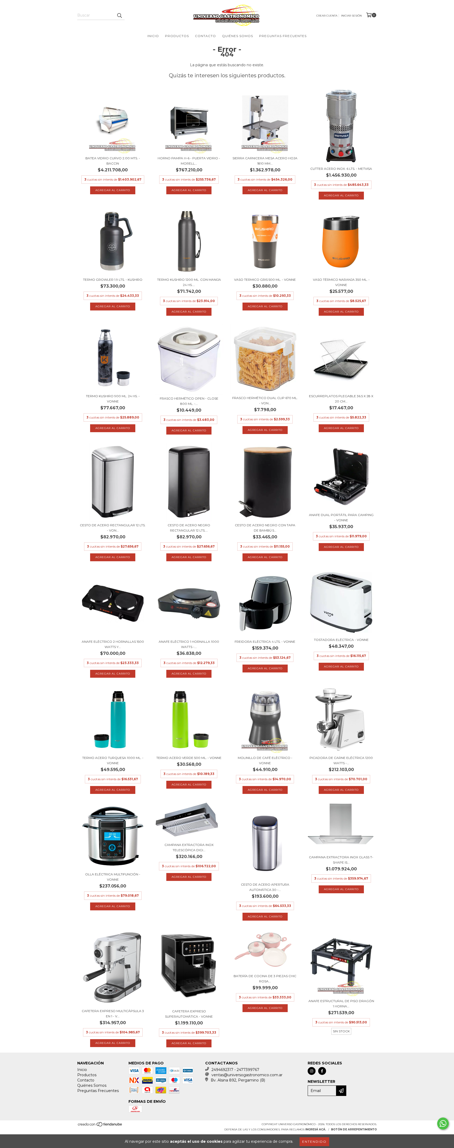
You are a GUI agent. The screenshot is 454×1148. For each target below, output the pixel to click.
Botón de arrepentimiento (354, 1129)
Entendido (314, 1142)
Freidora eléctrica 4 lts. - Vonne (265, 642)
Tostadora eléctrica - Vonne (341, 640)
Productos (177, 36)
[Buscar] (119, 15)
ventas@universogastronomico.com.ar (246, 1075)
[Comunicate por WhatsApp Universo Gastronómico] (443, 1124)
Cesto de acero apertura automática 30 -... (265, 887)
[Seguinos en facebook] (322, 1071)
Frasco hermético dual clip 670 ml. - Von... (265, 400)
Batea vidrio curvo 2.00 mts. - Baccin (112, 160)
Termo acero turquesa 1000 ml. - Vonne (112, 760)
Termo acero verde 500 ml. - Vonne (188, 758)
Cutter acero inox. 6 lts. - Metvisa (341, 169)
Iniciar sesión (351, 15)
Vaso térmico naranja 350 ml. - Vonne (341, 282)
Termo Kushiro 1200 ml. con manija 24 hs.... (189, 282)
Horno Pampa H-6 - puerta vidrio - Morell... (189, 160)
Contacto (205, 36)
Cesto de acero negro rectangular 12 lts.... (189, 527)
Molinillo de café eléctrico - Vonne (265, 760)
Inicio (153, 36)
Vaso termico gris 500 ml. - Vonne (265, 280)
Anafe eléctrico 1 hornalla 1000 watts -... (189, 644)
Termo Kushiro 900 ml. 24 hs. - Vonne (113, 398)
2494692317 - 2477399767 (235, 1069)
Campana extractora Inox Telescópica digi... (189, 847)
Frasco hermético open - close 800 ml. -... (189, 401)
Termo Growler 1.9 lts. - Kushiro (112, 280)
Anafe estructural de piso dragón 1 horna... (341, 1003)
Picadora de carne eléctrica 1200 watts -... (341, 760)
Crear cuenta (326, 15)
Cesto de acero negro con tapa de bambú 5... (265, 527)
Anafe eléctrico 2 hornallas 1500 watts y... (113, 644)
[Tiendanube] (100, 1126)
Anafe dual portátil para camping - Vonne (341, 517)
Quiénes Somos (237, 36)
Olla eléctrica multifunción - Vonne (112, 876)
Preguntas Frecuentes (283, 36)
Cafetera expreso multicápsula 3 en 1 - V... (113, 1013)
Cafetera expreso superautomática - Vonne (189, 1013)
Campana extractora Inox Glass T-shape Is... (341, 859)
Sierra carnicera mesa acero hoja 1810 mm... (265, 160)
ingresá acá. (315, 1129)
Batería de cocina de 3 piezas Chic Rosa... (265, 978)
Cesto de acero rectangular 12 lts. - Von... (113, 527)
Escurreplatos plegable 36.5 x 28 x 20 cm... (341, 398)
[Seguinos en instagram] (312, 1071)
